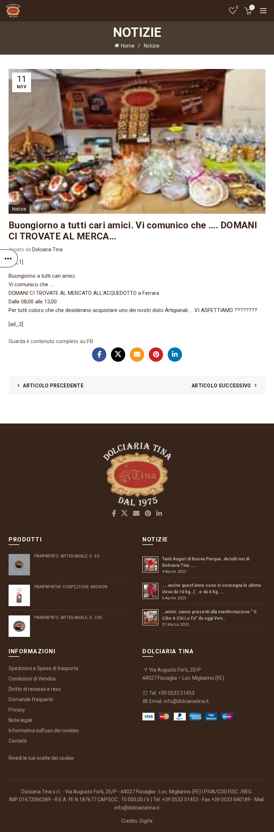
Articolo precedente (53, 385)
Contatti (18, 741)
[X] (118, 354)
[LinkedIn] (175, 354)
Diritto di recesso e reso (35, 689)
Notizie (151, 46)
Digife (146, 821)
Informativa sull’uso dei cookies (44, 730)
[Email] (137, 354)
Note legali (20, 720)
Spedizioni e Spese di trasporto (43, 668)
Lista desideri (237, 7)
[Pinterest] (156, 354)
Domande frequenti (31, 699)
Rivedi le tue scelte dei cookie (41, 758)
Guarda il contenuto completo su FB (51, 341)
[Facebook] (99, 354)
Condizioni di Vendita (32, 679)
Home (128, 46)
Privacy (17, 710)
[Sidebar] (9, 258)
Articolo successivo (221, 385)
